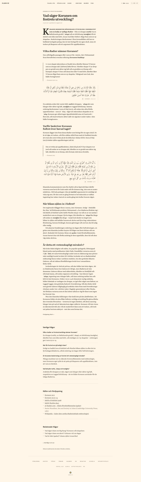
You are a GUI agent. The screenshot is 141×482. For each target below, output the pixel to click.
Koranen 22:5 (50, 395)
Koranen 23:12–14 (51, 398)
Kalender (69, 461)
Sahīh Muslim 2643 (52, 403)
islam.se (67, 466)
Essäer (69, 3)
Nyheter (45, 461)
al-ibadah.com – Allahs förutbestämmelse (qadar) (63, 406)
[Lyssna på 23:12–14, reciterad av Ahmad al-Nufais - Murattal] (82, 99)
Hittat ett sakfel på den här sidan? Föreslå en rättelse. (56, 449)
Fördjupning (36, 461)
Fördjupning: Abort (48, 314)
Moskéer (86, 3)
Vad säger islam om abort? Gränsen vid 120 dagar (63, 433)
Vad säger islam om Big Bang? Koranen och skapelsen (64, 430)
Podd (92, 3)
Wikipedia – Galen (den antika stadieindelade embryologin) (67, 413)
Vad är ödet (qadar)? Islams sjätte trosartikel (61, 436)
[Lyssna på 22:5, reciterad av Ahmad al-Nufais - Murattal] (85, 181)
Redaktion (83, 461)
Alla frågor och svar (49, 443)
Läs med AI (92, 461)
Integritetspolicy (103, 461)
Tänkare (60, 461)
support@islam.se (76, 466)
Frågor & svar (61, 3)
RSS (84, 466)
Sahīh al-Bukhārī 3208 (53, 400)
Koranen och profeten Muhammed (52, 11)
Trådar (53, 461)
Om (76, 461)
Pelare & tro (51, 3)
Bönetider (79, 3)
